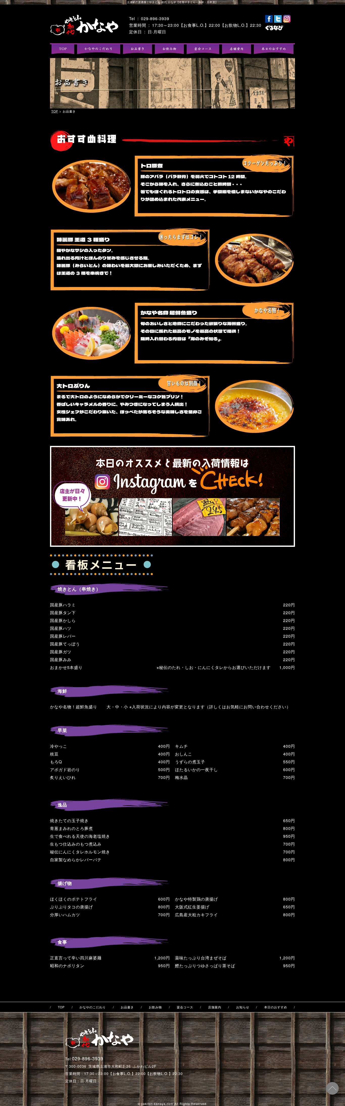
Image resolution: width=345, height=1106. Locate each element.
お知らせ (242, 1007)
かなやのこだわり (93, 1007)
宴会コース (185, 1007)
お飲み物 (155, 1007)
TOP (54, 111)
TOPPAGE (84, 25)
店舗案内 (214, 1007)
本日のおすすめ (275, 1007)
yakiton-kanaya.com (157, 1103)
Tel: (84, 1058)
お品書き (127, 1007)
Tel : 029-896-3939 (149, 18)
